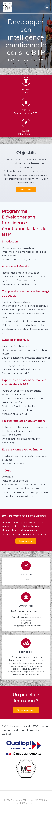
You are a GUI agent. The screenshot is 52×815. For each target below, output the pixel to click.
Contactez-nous (25, 189)
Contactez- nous (26, 541)
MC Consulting (41, 726)
